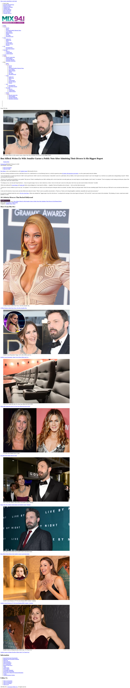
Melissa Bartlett (9, 32)
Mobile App (8, 40)
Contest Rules (9, 52)
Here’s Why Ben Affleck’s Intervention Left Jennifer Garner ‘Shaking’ (16, 504)
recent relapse (15, 185)
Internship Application (10, 61)
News (14, 203)
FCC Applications (7, 664)
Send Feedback (9, 58)
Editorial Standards (7, 662)
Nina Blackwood (9, 36)
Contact (5, 56)
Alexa (7, 41)
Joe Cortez (8, 35)
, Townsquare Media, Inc (12, 686)
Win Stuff (5, 50)
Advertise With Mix (10, 59)
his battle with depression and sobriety (70, 173)
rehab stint (22, 185)
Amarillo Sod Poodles (8, 7)
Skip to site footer (13, 1)
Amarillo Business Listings (9, 675)
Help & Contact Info (10, 57)
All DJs (7, 28)
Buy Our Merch (6, 12)
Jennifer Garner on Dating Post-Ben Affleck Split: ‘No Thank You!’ (15, 652)
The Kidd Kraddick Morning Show (13, 30)
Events (4, 54)
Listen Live (8, 39)
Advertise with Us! (7, 13)
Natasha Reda (3, 164)
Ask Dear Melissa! (7, 9)
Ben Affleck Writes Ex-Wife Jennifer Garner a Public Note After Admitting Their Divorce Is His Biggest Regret (38, 201)
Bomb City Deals (7, 5)
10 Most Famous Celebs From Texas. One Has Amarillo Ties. (14, 308)
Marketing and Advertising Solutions (11, 659)
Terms (4, 666)
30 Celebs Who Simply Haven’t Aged (9, 455)
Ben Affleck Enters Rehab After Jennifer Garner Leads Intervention (15, 554)
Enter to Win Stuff (7, 10)
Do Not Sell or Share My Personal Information (13, 672)
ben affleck (8, 202)
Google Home (9, 42)
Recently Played (9, 43)
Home (4, 25)
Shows (7, 29)
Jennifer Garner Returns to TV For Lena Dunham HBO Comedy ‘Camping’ (17, 603)
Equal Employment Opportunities (10, 658)
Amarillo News (6, 8)
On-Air (4, 26)
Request (7, 45)
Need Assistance (6, 661)
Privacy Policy (6, 669)
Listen (4, 37)
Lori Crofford (9, 31)
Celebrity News (9, 203)
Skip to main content (5, 1)
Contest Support (9, 53)
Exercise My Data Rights (8, 671)
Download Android (10, 48)
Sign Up (8, 51)
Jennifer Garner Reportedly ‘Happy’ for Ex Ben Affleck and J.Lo (14, 357)
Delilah (7, 34)
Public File (5, 660)
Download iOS (9, 47)
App (4, 46)
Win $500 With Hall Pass (8, 4)
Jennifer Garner (24, 171)
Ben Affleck (3, 171)
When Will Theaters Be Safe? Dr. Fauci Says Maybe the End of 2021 (15, 406)
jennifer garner (15, 202)
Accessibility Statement (8, 670)
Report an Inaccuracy (7, 665)
